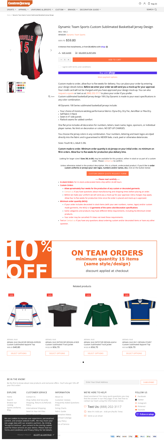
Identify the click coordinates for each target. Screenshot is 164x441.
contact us (108, 161)
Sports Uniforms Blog (14, 409)
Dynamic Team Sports (76, 35)
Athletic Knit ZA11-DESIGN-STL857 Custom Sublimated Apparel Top (136, 343)
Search (10, 400)
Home (9, 15)
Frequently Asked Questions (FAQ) (67, 404)
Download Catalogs (63, 418)
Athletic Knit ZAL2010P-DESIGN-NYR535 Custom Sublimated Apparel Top (24, 343)
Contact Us (30, 397)
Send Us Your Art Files (35, 411)
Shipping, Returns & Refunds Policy (38, 404)
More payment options (107, 77)
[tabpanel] (101, 326)
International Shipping (36, 408)
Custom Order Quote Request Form (107, 173)
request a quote (66, 93)
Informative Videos (63, 414)
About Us (59, 397)
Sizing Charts (60, 408)
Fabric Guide (60, 411)
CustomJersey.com (10, 3)
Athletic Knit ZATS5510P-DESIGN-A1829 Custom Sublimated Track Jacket (62, 343)
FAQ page (108, 398)
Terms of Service (62, 424)
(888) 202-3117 (93, 93)
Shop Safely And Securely (37, 400)
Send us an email (95, 416)
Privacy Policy (60, 421)
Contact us (69, 191)
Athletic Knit (12, 339)
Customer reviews (62, 400)
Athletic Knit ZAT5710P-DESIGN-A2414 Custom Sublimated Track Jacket (100, 343)
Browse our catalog (12, 404)
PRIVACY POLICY (24, 435)
